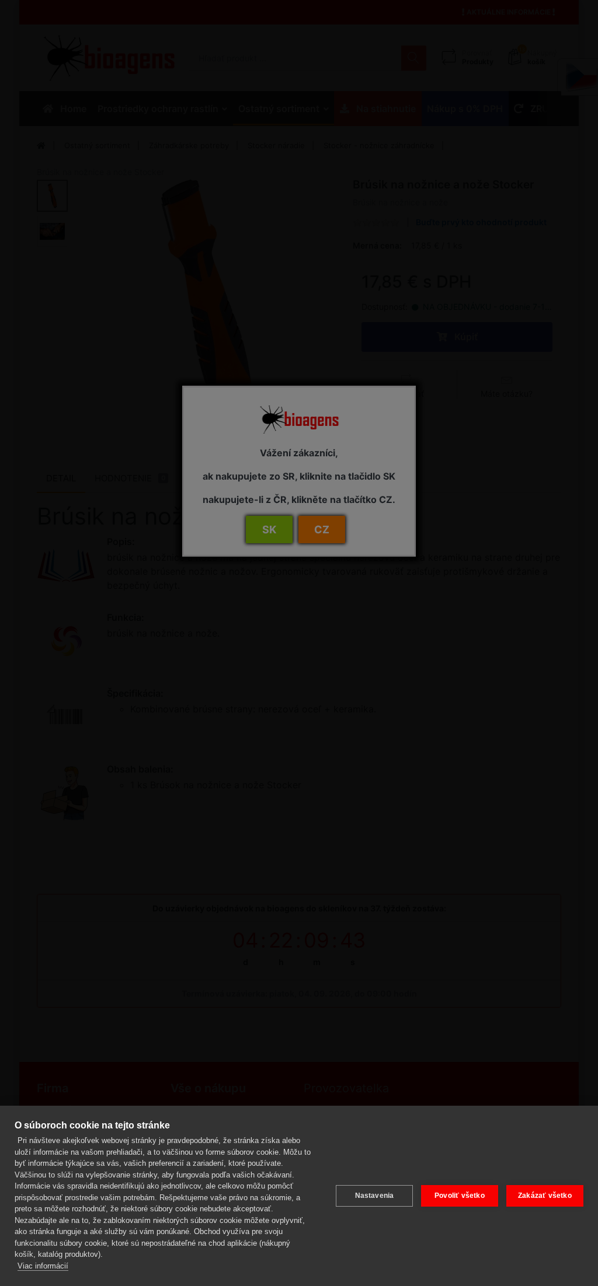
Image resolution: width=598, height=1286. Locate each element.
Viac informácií (43, 1265)
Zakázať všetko (545, 1195)
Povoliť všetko (459, 1195)
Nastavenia (374, 1195)
